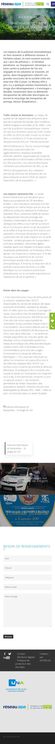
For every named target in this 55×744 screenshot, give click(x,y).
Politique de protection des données (23, 664)
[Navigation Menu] (53, 4)
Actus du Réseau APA (27, 17)
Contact (21, 653)
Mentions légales (26, 657)
